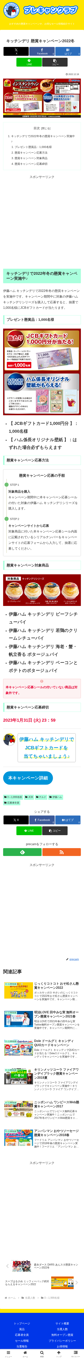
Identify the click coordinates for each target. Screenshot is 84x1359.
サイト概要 (62, 1323)
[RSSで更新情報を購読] (61, 852)
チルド (42, 797)
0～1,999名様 (14, 797)
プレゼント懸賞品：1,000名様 (33, 146)
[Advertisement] (42, 222)
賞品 (22, 1329)
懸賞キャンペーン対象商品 (31, 158)
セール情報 (22, 1340)
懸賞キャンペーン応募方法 (31, 152)
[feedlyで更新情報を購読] (22, 852)
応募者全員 (13, 802)
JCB (30, 797)
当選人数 (62, 1329)
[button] (54, 62)
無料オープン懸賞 (62, 1334)
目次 (37, 128)
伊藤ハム (57, 797)
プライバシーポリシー (62, 1340)
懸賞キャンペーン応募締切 (31, 163)
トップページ (22, 1323)
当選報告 (21, 1346)
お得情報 (62, 1346)
